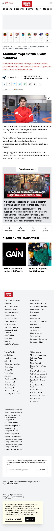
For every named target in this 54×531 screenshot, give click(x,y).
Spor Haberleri (10, 315)
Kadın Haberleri (10, 324)
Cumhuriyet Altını (11, 379)
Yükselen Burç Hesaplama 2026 (11, 430)
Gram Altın (9, 367)
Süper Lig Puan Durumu (13, 394)
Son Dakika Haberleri (12, 300)
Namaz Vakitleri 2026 (38, 303)
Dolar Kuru (8, 338)
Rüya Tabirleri (35, 363)
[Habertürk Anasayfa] (27, 3)
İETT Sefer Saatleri (11, 423)
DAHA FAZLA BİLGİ (13, 519)
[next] (50, 258)
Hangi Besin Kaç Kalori (38, 377)
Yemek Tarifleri (10, 352)
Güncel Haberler (11, 309)
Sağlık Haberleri (10, 321)
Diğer (19, 46)
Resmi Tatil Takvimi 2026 (14, 450)
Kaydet (42, 470)
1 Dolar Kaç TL (10, 385)
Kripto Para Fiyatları (12, 344)
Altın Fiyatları (9, 335)
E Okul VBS (34, 315)
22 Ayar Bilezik (10, 382)
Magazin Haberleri (11, 312)
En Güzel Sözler (36, 390)
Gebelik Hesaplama (12, 426)
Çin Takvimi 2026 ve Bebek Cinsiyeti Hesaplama (12, 418)
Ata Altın (8, 376)
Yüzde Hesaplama (12, 434)
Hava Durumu (35, 327)
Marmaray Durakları (38, 396)
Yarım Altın (9, 373)
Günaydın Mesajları (12, 364)
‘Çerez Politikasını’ (29, 512)
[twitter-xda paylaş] (10, 84)
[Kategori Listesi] (51, 3)
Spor (38, 8)
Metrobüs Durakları (37, 393)
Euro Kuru (8, 341)
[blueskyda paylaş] (15, 84)
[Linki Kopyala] (40, 84)
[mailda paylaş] (30, 84)
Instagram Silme (36, 342)
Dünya (29, 8)
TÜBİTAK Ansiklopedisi (38, 374)
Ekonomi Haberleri (11, 306)
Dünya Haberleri (11, 318)
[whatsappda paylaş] (25, 84)
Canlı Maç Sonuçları (12, 391)
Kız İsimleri (34, 402)
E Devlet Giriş (35, 318)
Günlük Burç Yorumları (38, 321)
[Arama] (3, 3)
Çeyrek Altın (9, 370)
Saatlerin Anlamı (11, 358)
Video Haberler (35, 352)
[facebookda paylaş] (5, 84)
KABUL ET (30, 519)
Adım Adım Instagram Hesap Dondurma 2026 (13, 441)
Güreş (25, 46)
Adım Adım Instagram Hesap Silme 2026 (13, 446)
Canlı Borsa (34, 300)
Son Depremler (35, 324)
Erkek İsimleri (35, 399)
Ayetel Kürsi (9, 355)
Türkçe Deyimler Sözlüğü (14, 413)
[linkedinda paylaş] (20, 84)
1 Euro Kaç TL (9, 388)
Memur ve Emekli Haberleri (11, 331)
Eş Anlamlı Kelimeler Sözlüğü (37, 381)
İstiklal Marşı (35, 312)
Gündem (7, 8)
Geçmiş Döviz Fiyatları (13, 437)
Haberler (6, 46)
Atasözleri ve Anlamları (13, 410)
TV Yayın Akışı (35, 336)
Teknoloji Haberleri (11, 327)
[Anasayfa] (9, 294)
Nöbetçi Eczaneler (37, 309)
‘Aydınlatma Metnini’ (13, 514)
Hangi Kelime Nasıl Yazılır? (37, 386)
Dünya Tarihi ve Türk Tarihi (38, 367)
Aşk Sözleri (8, 361)
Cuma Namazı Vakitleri (39, 306)
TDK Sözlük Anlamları (38, 355)
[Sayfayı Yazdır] (35, 84)
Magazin (48, 8)
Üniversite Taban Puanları (36, 359)
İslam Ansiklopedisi (37, 371)
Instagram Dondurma (38, 339)
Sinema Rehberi (36, 333)
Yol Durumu (34, 330)
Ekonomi (19, 8)
